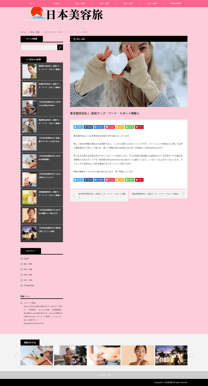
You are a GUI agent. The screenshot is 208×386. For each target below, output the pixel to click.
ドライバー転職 (30, 303)
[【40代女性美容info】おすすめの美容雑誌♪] (37, 355)
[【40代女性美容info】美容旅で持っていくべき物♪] (171, 355)
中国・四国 (128, 3)
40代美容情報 (175, 3)
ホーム (32, 3)
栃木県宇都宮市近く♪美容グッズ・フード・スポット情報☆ (102, 195)
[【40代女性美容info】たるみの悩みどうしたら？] (104, 355)
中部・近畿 (104, 3)
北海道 (56, 3)
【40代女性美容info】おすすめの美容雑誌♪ (50, 157)
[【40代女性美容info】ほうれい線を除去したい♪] (138, 355)
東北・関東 (80, 3)
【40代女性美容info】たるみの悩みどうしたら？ (50, 175)
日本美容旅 (168, 382)
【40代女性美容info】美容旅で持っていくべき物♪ (50, 229)
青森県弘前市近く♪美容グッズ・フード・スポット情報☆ (50, 121)
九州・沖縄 (151, 3)
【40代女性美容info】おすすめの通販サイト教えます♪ (50, 211)
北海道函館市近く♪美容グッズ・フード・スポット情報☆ (50, 193)
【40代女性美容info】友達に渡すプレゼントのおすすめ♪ (50, 139)
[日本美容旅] (63, 10)
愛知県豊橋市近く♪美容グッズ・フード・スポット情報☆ (155, 194)
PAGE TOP (106, 375)
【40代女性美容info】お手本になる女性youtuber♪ (50, 103)
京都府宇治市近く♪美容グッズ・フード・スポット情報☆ (50, 85)
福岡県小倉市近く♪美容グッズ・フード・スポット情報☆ (50, 67)
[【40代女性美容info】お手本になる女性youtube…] (70, 355)
